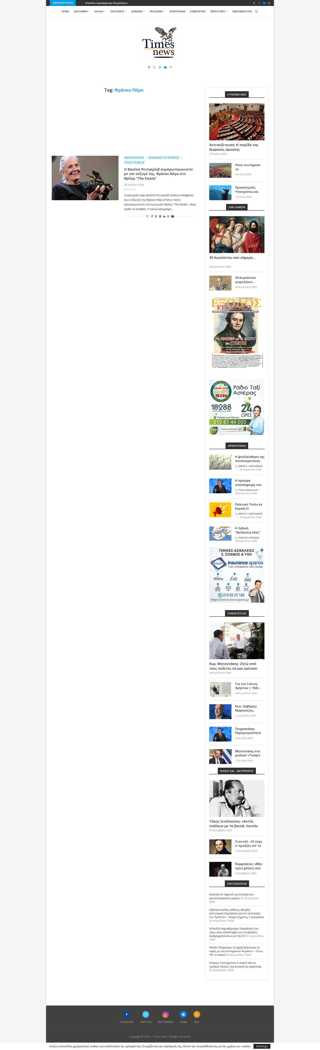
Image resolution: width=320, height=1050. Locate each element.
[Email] (264, 3)
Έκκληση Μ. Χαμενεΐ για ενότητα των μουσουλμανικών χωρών (231, 896)
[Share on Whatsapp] (168, 216)
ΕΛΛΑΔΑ (99, 11)
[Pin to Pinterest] (160, 216)
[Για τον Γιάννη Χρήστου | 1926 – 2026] (220, 689)
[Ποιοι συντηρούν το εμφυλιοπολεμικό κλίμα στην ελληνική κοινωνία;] (220, 170)
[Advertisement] (124, 124)
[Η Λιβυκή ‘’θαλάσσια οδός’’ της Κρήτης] (220, 533)
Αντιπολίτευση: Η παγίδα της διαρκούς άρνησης (233, 147)
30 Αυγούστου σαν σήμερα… (232, 257)
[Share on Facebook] (152, 216)
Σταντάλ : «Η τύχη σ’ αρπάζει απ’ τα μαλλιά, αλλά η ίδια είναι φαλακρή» (249, 847)
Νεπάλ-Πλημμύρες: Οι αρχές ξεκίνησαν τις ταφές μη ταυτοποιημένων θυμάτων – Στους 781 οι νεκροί (236, 951)
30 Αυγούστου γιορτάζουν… (245, 280)
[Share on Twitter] (156, 216)
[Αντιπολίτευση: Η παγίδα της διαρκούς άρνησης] (236, 121)
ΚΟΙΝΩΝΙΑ (137, 11)
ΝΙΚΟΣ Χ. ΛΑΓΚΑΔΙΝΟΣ (251, 466)
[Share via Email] (172, 216)
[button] (78, 3)
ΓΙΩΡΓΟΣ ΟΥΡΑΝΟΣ (249, 537)
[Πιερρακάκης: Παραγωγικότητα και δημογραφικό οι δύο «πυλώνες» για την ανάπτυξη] (220, 734)
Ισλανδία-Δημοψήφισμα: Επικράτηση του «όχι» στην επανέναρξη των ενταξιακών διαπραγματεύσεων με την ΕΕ (234, 932)
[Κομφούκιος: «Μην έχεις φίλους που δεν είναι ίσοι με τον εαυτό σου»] (220, 869)
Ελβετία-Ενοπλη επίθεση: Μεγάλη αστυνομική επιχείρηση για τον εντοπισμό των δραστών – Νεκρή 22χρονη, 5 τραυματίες (236, 913)
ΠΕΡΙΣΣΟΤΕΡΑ (217, 11)
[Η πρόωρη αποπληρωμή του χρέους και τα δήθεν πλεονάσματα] (220, 485)
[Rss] (269, 3)
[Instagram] (259, 3)
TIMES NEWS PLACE (242, 11)
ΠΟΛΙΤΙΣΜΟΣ (117, 11)
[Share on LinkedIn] (164, 216)
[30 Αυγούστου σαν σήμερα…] (236, 234)
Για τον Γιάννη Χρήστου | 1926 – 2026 (248, 688)
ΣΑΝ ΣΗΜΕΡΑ (81, 11)
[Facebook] (249, 3)
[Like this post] (147, 216)
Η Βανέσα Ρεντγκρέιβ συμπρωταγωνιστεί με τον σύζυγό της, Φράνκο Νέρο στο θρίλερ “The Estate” (158, 174)
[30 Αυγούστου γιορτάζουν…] (220, 283)
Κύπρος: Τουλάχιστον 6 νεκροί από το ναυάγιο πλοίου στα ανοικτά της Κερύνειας (235, 964)
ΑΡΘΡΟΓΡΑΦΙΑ (177, 11)
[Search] (256, 11)
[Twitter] (254, 3)
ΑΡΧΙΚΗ (65, 11)
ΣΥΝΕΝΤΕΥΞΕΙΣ (198, 11)
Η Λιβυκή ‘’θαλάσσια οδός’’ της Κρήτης (247, 532)
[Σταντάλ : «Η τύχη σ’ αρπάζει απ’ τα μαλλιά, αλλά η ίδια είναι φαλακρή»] (220, 846)
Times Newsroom (248, 490)
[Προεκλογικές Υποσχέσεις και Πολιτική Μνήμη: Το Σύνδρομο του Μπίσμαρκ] (220, 192)
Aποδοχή (262, 1046)
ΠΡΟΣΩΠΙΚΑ (156, 11)
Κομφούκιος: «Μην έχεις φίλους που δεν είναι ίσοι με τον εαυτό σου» (248, 870)
